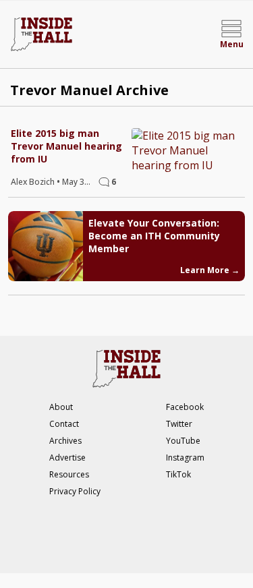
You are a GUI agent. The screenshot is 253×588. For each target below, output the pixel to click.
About (61, 407)
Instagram (185, 457)
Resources (69, 474)
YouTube (183, 440)
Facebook (185, 407)
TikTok (178, 474)
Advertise (67, 457)
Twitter (179, 424)
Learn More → (210, 270)
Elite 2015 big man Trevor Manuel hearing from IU (66, 146)
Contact (64, 424)
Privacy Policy (75, 491)
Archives (65, 440)
